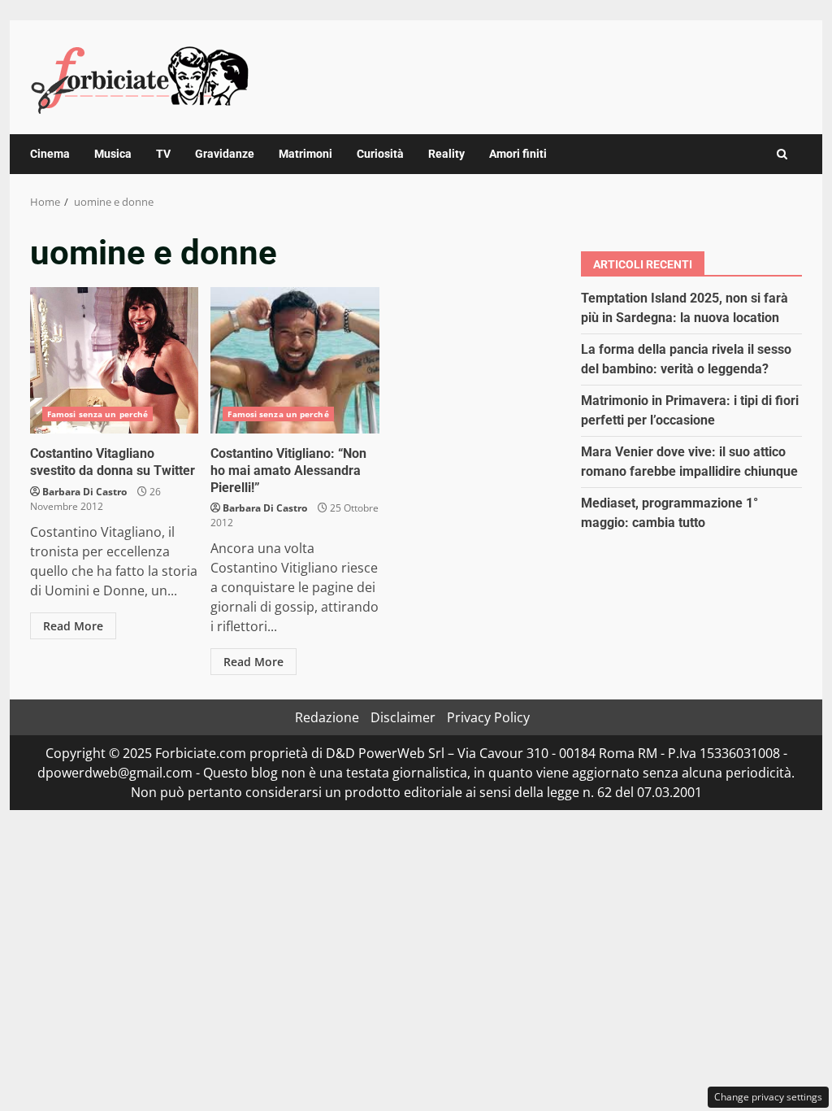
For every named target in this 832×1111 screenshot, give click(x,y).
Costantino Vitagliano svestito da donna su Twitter (114, 360)
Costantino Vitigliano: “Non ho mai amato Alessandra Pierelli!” (294, 360)
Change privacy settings (768, 1097)
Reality (446, 153)
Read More (73, 626)
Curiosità (380, 153)
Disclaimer (403, 717)
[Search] (782, 154)
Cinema (50, 153)
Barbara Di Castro (84, 492)
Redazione (327, 717)
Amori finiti (518, 153)
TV (163, 153)
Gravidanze (224, 153)
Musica (113, 153)
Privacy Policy (488, 717)
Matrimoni (305, 153)
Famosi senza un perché (97, 414)
